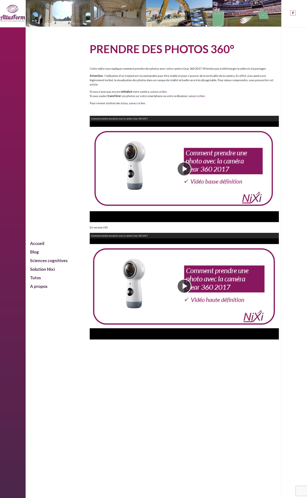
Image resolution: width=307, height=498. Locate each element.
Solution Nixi (42, 269)
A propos (38, 286)
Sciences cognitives (49, 260)
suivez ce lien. (158, 91)
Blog (34, 251)
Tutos (35, 277)
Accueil (37, 243)
